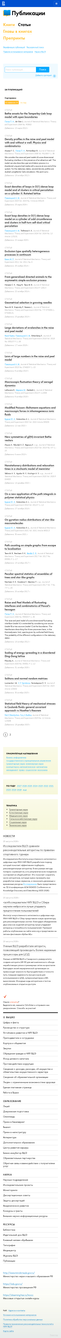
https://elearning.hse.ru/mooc (18, 1295)
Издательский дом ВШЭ (15, 1234)
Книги (9, 24)
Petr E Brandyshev (12, 715)
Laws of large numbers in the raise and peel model (30, 358)
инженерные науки (34, 763)
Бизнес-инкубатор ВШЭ (15, 1152)
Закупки (7, 1048)
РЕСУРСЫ (9, 1224)
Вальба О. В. (32, 553)
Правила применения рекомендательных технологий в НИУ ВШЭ (28, 1325)
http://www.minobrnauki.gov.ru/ (19, 1272)
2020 (8, 789)
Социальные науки (18, 822)
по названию (10, 102)
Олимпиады (9, 1116)
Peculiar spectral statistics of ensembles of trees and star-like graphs (28, 575)
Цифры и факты (11, 1022)
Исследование (30, 884)
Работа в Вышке (11, 1092)
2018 (19, 789)
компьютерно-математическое (21, 766)
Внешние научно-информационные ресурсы (25, 1216)
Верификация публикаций (14, 47)
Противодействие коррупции (18, 1063)
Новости (9, 836)
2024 (35, 785)
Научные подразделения (15, 1179)
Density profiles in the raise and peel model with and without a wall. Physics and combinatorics (29, 142)
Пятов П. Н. (9, 121)
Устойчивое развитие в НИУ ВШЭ (20, 1032)
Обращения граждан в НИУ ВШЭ (19, 1053)
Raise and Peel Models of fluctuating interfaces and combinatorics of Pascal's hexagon (27, 606)
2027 (19, 785)
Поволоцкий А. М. (12, 198)
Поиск (42, 69)
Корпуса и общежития (14, 1043)
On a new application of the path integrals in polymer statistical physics (30, 495)
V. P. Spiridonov (24, 683)
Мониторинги (10, 1190)
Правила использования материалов (18, 52)
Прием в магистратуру (14, 1132)
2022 (46, 785)
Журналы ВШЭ (10, 1255)
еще (25, 789)
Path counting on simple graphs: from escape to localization (30, 547)
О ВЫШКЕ (9, 1017)
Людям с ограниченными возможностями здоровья (29, 1082)
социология (31, 770)
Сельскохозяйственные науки (23, 818)
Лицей (6, 1106)
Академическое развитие (16, 1205)
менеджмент (12, 770)
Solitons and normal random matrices (26, 678)
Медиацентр (9, 1250)
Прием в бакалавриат (14, 1121)
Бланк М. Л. (9, 259)
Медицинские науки (18, 815)
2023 (40, 785)
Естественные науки (18, 812)
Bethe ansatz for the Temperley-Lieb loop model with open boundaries (28, 115)
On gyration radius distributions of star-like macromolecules (29, 521)
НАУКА (7, 1174)
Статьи (24, 24)
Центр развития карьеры (15, 1147)
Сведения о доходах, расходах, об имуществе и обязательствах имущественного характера (28, 1070)
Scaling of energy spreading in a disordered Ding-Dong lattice (30, 654)
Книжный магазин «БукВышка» (18, 1240)
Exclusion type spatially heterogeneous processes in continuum (27, 252)
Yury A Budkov (26, 715)
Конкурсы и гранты (13, 1210)
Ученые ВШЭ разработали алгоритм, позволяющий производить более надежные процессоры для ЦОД (29, 950)
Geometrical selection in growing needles (28, 302)
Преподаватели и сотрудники (18, 1037)
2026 (24, 785)
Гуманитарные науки (18, 809)
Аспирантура (9, 1137)
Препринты (14, 38)
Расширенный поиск (35, 47)
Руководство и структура (16, 1027)
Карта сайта (8, 1331)
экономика (42, 770)
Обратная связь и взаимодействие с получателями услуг (29, 1165)
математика (41, 766)
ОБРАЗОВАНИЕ (12, 1101)
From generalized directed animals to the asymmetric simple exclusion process (28, 278)
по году (23, 102)
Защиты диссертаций (14, 1200)
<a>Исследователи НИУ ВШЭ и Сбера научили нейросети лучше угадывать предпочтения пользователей (26, 906)
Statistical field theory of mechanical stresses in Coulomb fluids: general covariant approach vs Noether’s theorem (30, 707)
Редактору (54, 1335)
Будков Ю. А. (10, 419)
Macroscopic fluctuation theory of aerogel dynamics (29, 383)
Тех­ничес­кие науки (18, 825)
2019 (14, 789)
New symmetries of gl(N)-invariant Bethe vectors (28, 438)
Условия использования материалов (19, 1315)
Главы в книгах (17, 31)
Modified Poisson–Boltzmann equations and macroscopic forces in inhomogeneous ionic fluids (30, 411)
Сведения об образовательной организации (25, 1077)
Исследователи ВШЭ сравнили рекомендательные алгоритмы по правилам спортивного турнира (29, 850)
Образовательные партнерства (19, 1158)
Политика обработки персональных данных (23, 1319)
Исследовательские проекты (18, 1184)
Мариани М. (21, 390)
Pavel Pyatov (10, 336)
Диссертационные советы (16, 1195)
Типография (9, 1245)
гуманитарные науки (15, 763)
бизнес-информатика (16, 757)
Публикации (28, 13)
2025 (30, 785)
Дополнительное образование (19, 1142)
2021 (51, 785)
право (22, 770)
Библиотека (9, 1229)
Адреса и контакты (16, 1310)
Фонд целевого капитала (16, 1058)
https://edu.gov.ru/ (13, 1283)
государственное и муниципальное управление (28, 760)
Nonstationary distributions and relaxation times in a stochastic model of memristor (29, 467)
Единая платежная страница (17, 1087)
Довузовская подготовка (16, 1111)
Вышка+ (7, 1127)
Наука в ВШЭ (40, 52)
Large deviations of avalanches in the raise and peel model (29, 329)
